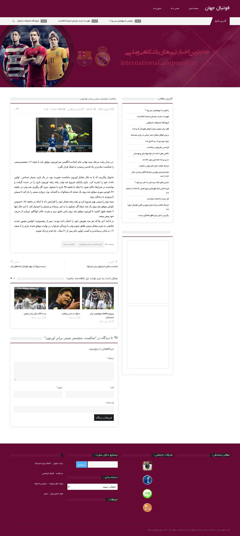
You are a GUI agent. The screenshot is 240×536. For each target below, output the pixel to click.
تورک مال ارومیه (56, 483)
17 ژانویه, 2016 (37, 318)
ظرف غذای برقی (56, 494)
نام (112, 387)
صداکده (59, 473)
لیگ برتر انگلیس (74, 109)
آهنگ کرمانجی (48, 473)
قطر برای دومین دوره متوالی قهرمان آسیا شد (150, 129)
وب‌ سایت (110, 402)
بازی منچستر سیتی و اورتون (90, 244)
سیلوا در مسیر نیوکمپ (71, 313)
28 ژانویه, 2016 (105, 322)
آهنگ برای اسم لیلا (43, 463)
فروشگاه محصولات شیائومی (157, 123)
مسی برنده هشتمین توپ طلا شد (155, 160)
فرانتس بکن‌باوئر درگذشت (158, 147)
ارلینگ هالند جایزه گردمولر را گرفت (154, 166)
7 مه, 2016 (73, 318)
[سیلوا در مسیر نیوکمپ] (64, 298)
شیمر (46, 494)
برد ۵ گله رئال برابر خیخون (35, 313)
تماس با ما (175, 8)
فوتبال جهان (217, 8)
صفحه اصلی (193, 8)
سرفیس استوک (40, 483)
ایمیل (59, 387)
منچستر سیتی (68, 244)
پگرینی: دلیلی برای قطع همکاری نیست (153, 215)
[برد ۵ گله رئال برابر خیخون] (30, 298)
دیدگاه (110, 358)
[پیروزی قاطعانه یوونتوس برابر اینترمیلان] (98, 298)
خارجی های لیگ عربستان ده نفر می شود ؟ (152, 182)
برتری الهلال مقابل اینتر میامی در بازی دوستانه (150, 135)
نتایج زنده (157, 8)
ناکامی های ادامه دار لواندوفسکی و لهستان (151, 153)
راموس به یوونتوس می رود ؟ (157, 110)
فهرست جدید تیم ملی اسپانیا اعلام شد (153, 116)
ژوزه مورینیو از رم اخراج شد (157, 141)
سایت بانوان (58, 463)
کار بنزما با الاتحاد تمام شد (158, 199)
